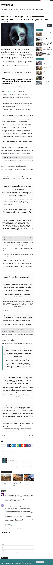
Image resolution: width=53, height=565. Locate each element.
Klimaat (9, 11)
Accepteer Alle (48, 562)
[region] (26, 562)
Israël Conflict (4, 11)
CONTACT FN (34, 11)
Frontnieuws (10, 458)
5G (2, 9)
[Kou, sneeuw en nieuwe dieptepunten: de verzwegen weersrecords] (29, 477)
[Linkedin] (20, 445)
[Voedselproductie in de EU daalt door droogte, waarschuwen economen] (6, 477)
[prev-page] (1, 487)
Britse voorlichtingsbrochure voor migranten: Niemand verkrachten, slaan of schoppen (47, 48)
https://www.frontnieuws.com (11, 460)
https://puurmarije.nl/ (8, 524)
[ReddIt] (22, 445)
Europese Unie (29, 9)
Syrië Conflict (22, 11)
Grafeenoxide (35, 9)
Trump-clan (29, 11)
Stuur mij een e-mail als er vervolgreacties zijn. (8, 556)
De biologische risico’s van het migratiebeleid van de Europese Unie (47, 38)
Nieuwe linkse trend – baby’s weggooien (27, 451)
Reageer (6, 501)
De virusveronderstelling (45, 81)
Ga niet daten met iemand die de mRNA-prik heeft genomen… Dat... (47, 67)
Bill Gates (10, 9)
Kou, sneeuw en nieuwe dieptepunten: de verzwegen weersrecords (28, 483)
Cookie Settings (40, 562)
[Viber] (29, 445)
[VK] (15, 445)
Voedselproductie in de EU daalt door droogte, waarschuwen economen (6, 483)
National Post (10, 91)
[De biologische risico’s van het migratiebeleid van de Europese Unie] (39, 39)
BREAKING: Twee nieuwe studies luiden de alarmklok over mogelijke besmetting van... (47, 62)
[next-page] (3, 487)
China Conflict (16, 9)
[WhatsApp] (18, 445)
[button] (50, 9)
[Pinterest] (25, 445)
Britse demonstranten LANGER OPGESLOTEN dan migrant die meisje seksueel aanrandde (46, 53)
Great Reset (41, 9)
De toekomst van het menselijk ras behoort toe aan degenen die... (47, 77)
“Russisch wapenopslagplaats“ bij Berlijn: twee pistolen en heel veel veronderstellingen (47, 43)
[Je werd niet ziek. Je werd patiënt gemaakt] (39, 73)
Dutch (42, 0)
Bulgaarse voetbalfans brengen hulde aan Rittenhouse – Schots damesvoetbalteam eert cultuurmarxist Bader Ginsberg (8, 453)
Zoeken (44, 23)
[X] (10, 445)
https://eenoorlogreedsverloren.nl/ (10, 525)
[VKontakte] (51, 0)
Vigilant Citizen (5, 270)
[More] (32, 445)
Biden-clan (6, 9)
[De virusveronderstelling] (39, 83)
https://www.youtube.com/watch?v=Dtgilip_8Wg (13, 528)
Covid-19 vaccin (22, 9)
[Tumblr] (27, 445)
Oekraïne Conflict (16, 11)
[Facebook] (8, 445)
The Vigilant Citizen (9, 65)
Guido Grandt (20, 62)
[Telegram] (49, 0)
